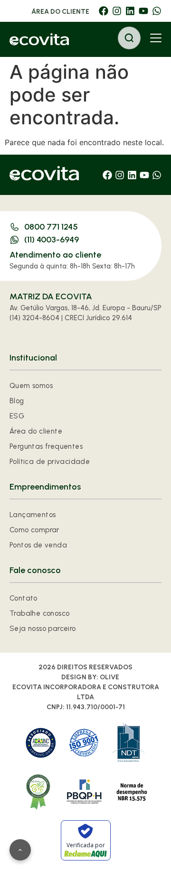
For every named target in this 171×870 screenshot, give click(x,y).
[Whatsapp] (157, 11)
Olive (109, 677)
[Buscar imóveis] (129, 38)
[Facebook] (103, 11)
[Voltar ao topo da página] (20, 850)
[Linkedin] (130, 11)
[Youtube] (143, 11)
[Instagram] (117, 11)
